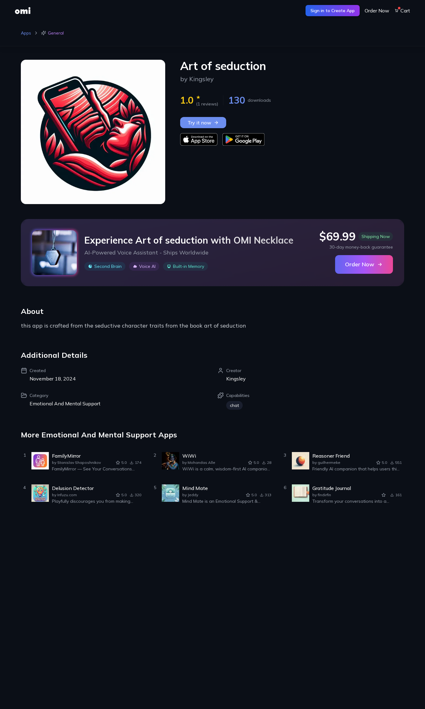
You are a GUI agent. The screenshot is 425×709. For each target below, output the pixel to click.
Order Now (377, 10)
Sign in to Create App (333, 10)
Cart (405, 10)
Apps (26, 33)
